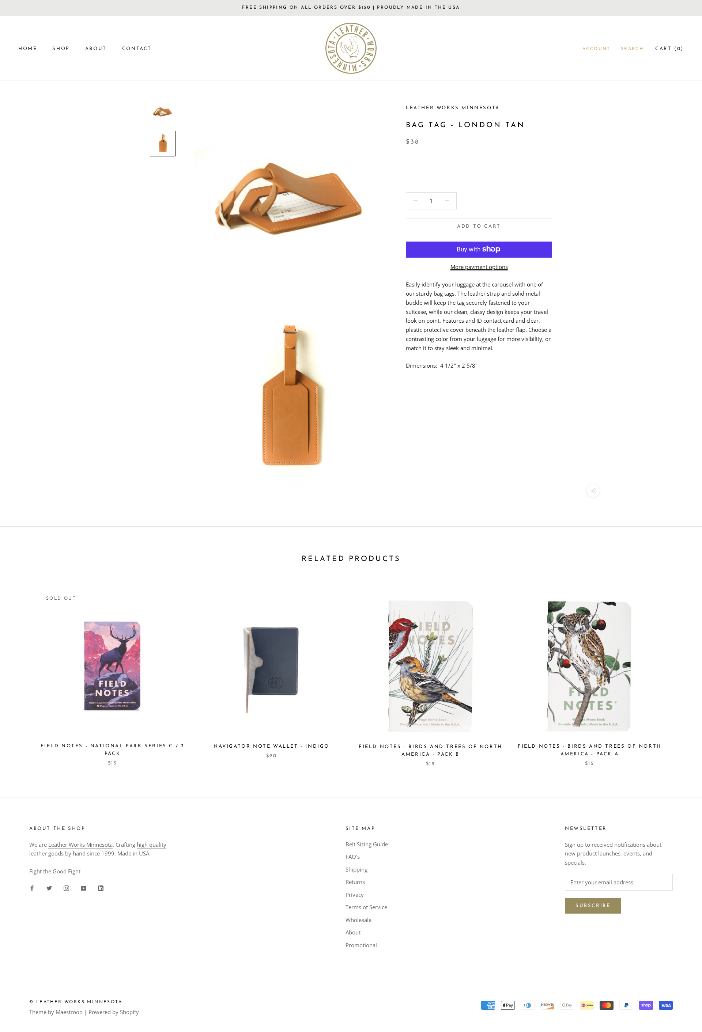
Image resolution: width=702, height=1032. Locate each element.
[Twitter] (49, 887)
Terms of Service (366, 907)
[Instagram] (66, 887)
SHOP (60, 48)
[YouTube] (83, 887)
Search (632, 49)
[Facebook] (32, 887)
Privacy (355, 894)
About (353, 932)
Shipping (356, 869)
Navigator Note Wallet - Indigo (271, 746)
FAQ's (353, 856)
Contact (137, 48)
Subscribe (592, 905)
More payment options (479, 266)
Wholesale (358, 919)
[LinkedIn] (100, 887)
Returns (355, 881)
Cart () (669, 48)
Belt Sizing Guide (367, 844)
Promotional (361, 945)
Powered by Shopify (113, 1012)
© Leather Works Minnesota (75, 1002)
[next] (679, 671)
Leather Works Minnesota (80, 844)
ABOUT (96, 48)
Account (596, 49)
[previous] (23, 671)
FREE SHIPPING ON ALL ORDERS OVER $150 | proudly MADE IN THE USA (351, 7)
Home (27, 48)
